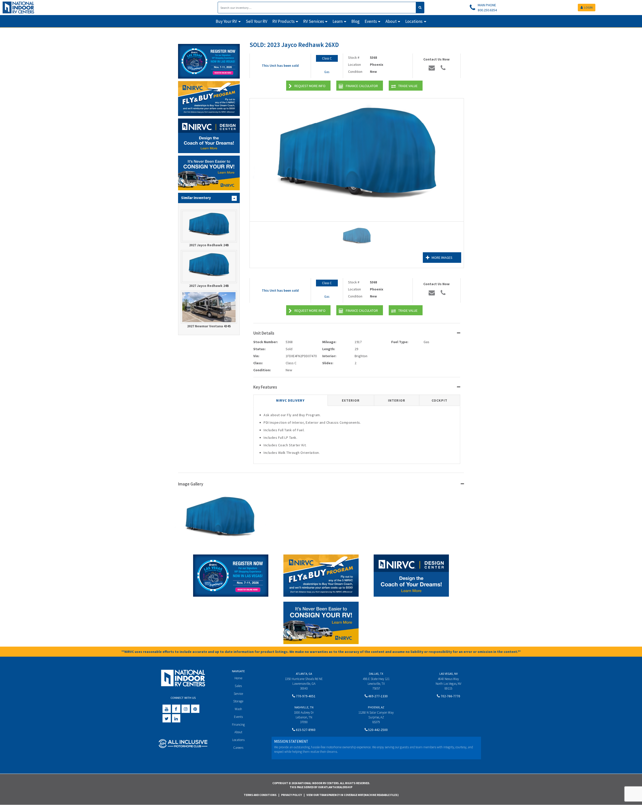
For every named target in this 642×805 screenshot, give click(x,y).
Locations (238, 740)
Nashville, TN (303, 707)
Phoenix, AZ (376, 707)
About (238, 732)
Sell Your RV (256, 21)
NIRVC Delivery (290, 400)
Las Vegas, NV (448, 673)
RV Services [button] (313, 21)
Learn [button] (338, 21)
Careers (238, 748)
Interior (396, 400)
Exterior (351, 400)
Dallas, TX (376, 673)
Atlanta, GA (304, 673)
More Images (442, 257)
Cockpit (439, 400)
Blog (355, 21)
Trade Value (408, 86)
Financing (238, 724)
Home (238, 678)
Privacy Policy (291, 795)
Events (238, 717)
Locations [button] (414, 21)
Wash (238, 709)
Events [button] (371, 21)
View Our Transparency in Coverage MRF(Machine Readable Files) (352, 795)
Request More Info (310, 86)
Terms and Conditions (260, 795)
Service (238, 694)
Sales (238, 686)
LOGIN (588, 7)
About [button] (391, 21)
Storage (238, 701)
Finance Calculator (362, 86)
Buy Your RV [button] (226, 21)
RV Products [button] (283, 21)
